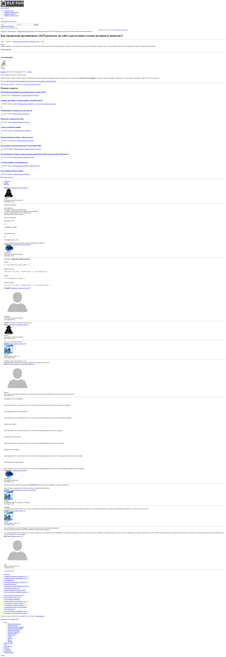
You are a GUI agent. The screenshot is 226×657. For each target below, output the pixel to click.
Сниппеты (7, 649)
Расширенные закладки (19, 470)
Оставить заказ (8, 11)
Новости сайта (8, 643)
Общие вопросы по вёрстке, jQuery (24, 157)
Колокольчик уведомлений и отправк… (16, 613)
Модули (6, 184)
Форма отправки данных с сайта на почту (17, 137)
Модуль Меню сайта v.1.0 (17, 344)
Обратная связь (8, 652)
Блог (5, 644)
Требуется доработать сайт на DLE (15, 590)
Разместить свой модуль (11, 12)
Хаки (9, 640)
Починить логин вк (10, 584)
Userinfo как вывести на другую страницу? (23, 490)
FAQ (5, 622)
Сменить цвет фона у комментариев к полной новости (21, 100)
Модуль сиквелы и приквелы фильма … (16, 592)
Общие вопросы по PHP (15, 628)
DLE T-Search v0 (9, 609)
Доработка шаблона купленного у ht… (16, 576)
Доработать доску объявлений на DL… (16, 578)
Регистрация (10, 26)
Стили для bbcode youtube (11, 127)
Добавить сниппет (9, 14)
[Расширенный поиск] (18, 28)
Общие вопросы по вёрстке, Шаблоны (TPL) (26, 166)
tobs (2, 41)
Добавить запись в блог (11, 15)
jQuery (10, 636)
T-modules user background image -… (15, 605)
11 (1, 107)
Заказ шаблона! (9, 580)
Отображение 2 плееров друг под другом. (16, 110)
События (7, 181)
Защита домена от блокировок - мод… (16, 601)
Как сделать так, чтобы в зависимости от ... (23, 364)
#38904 (29, 72)
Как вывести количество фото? (18, 188)
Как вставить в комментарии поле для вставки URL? (21, 146)
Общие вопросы (13, 625)
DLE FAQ (4, 31)
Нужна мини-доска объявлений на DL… (17, 586)
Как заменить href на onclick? (12, 171)
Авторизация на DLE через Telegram (15, 607)
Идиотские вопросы (14, 632)
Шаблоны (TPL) (35, 41)
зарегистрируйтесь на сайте (32, 84)
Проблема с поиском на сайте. (12, 119)
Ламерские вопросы (14, 630)
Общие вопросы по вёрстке (25, 31)
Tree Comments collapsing (12, 599)
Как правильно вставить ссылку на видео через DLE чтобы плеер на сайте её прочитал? (35, 154)
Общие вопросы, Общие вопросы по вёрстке (25, 95)
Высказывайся (40, 616)
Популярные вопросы (14, 624)
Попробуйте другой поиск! (121, 30)
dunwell (3, 72)
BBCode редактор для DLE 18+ (14, 595)
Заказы (6, 183)
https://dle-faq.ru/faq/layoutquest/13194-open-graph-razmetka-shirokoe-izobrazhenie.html (31, 81)
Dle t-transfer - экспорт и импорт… (15, 603)
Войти (36, 24)
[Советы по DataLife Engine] (12, 6)
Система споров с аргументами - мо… (16, 611)
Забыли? (3, 26)
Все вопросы (12, 31)
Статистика (7, 651)
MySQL (10, 641)
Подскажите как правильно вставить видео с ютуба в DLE (23, 92)
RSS (23, 616)
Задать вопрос (5, 8)
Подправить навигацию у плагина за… (16, 582)
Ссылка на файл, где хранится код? (14, 162)
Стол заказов (8, 646)
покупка (7, 574)
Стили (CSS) (11, 635)
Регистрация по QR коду (12, 588)
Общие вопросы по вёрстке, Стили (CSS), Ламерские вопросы (37, 104)
